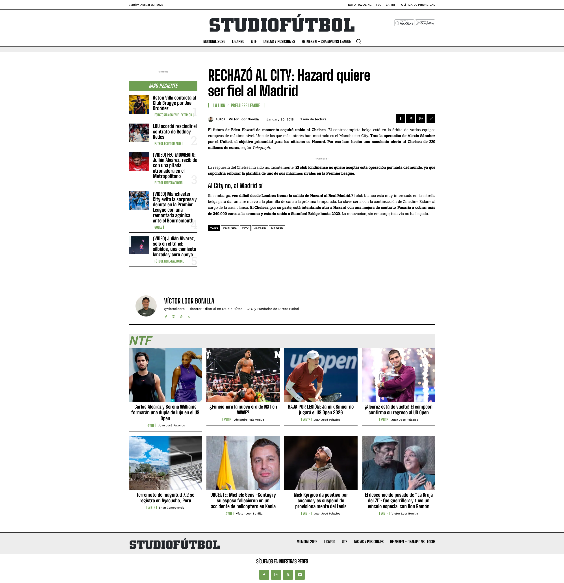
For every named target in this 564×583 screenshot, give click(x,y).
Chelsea (230, 228)
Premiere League (245, 105)
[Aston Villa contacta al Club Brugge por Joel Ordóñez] (139, 104)
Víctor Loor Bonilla (244, 119)
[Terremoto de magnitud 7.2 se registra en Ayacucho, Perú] (165, 465)
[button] (358, 41)
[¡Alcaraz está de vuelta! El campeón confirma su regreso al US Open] (398, 377)
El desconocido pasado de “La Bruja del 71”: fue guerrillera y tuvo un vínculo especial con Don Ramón (399, 500)
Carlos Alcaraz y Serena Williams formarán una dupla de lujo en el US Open (165, 412)
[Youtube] (300, 575)
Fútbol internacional (169, 183)
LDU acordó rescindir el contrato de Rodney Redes (175, 131)
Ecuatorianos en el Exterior (173, 115)
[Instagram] (173, 316)
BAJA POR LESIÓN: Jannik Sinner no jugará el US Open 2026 (321, 409)
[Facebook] (400, 118)
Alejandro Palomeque (249, 419)
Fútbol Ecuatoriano (167, 143)
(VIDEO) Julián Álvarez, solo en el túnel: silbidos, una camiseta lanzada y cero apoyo (174, 246)
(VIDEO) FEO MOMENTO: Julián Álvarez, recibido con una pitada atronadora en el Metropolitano (175, 165)
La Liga (219, 105)
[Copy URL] (431, 118)
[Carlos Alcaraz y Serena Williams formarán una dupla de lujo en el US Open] (165, 377)
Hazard (260, 228)
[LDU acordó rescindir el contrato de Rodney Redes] (139, 133)
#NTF (150, 425)
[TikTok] (181, 316)
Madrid (277, 228)
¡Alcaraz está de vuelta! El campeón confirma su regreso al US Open (398, 409)
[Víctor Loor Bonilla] (212, 119)
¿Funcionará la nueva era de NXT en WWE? (243, 409)
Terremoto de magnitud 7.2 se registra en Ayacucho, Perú (165, 497)
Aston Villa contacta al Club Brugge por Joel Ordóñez (174, 103)
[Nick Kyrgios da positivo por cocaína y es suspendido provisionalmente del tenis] (321, 465)
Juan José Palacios (171, 425)
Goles (158, 227)
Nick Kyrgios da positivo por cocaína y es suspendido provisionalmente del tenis (321, 500)
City (245, 228)
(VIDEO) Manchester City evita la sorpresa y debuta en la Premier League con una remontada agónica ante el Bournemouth (175, 207)
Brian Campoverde (171, 507)
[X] (410, 118)
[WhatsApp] (420, 118)
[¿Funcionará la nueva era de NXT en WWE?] (243, 377)
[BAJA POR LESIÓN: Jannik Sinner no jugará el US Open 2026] (321, 377)
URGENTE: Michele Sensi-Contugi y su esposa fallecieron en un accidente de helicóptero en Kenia (243, 500)
